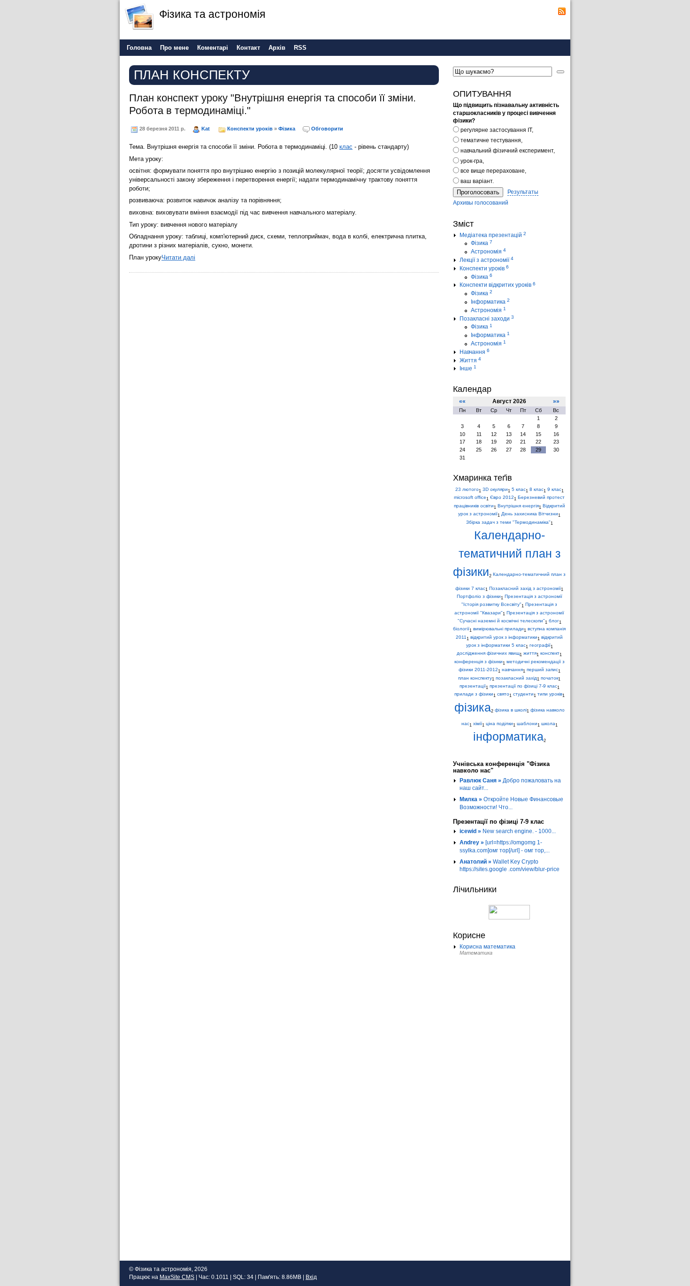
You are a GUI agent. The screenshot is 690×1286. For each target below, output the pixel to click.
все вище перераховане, (492, 171)
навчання (512, 669)
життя (530, 653)
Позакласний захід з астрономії (525, 588)
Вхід (311, 1277)
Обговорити (327, 128)
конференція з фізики (478, 661)
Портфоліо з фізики (479, 596)
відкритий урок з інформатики (503, 637)
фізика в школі (511, 709)
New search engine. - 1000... (508, 831)
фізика (472, 707)
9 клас (554, 489)
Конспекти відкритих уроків (498, 285)
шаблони (527, 723)
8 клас (536, 489)
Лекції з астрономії (487, 260)
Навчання (475, 352)
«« (462, 401)
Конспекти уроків (250, 128)
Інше (468, 368)
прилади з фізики (473, 694)
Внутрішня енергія (518, 505)
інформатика (508, 736)
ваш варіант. (476, 181)
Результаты (522, 192)
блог (554, 620)
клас (346, 146)
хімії (477, 723)
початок (549, 678)
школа (548, 723)
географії (540, 645)
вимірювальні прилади (498, 628)
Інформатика (490, 302)
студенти (523, 694)
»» (556, 401)
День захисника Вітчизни (529, 513)
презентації (473, 686)
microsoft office (470, 497)
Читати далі (178, 257)
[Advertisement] (509, 1108)
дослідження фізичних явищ (488, 653)
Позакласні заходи (487, 318)
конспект (550, 653)
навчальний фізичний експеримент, (507, 150)
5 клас (519, 489)
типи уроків (549, 694)
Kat (205, 128)
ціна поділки (499, 723)
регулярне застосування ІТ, (496, 130)
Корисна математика (487, 946)
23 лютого (467, 489)
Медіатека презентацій (493, 235)
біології (461, 628)
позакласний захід (516, 678)
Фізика (286, 128)
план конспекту (475, 678)
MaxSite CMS (177, 1277)
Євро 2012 (502, 497)
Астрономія (488, 251)
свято (503, 694)
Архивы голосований (480, 202)
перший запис (542, 669)
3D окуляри (495, 489)
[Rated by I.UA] (509, 911)
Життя (470, 360)
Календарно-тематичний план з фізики (506, 554)
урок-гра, (471, 161)
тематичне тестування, (490, 140)
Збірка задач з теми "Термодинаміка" (508, 522)
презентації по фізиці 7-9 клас (523, 686)
